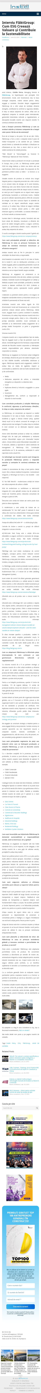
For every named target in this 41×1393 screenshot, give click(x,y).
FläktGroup (26, 1043)
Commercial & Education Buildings (16, 813)
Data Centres (9, 802)
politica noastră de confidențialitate (20, 1312)
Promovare (8, 1388)
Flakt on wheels (24, 1030)
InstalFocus (20, 6)
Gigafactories (9, 815)
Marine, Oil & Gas (10, 824)
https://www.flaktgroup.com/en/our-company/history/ (19, 236)
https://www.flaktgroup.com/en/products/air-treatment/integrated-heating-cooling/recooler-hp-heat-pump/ (20, 544)
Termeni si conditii (26, 1391)
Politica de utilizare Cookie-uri (21, 1386)
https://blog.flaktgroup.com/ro (12, 648)
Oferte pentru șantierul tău (21, 1383)
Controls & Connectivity (12, 810)
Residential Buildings (11, 826)
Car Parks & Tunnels (11, 804)
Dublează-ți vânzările (20, 1381)
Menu (4, 14)
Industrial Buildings (11, 821)
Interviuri (24, 37)
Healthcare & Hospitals (12, 818)
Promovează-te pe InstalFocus (28, 1388)
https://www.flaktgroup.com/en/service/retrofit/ (17, 518)
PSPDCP (13, 1391)
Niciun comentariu (14, 1061)
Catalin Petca (10, 1043)
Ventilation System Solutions (14, 829)
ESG (19, 1043)
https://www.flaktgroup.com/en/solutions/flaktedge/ (19, 592)
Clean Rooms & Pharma (12, 807)
